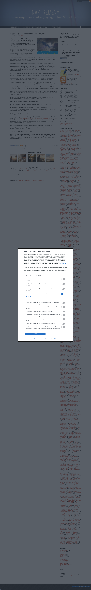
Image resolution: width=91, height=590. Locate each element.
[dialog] (45, 295)
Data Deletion (37, 338)
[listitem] (45, 275)
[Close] (70, 251)
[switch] (63, 279)
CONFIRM (35, 333)
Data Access (45, 338)
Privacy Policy (53, 338)
